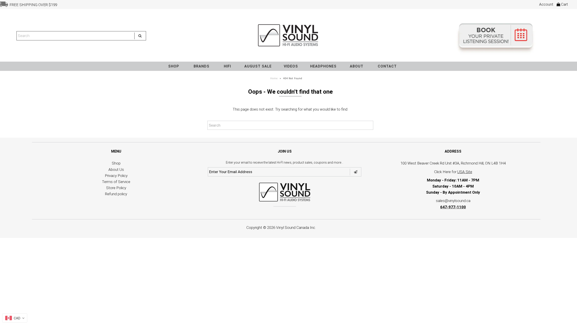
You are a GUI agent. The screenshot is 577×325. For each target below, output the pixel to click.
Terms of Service (116, 181)
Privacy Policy (116, 175)
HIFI (227, 66)
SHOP (173, 66)
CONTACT (387, 66)
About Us (116, 169)
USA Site (464, 171)
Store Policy (116, 188)
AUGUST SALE (258, 66)
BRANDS (201, 66)
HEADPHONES (323, 66)
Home (274, 78)
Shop (116, 163)
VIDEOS (291, 66)
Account (546, 4)
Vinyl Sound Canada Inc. (296, 227)
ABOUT (356, 66)
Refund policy (116, 194)
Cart (564, 4)
